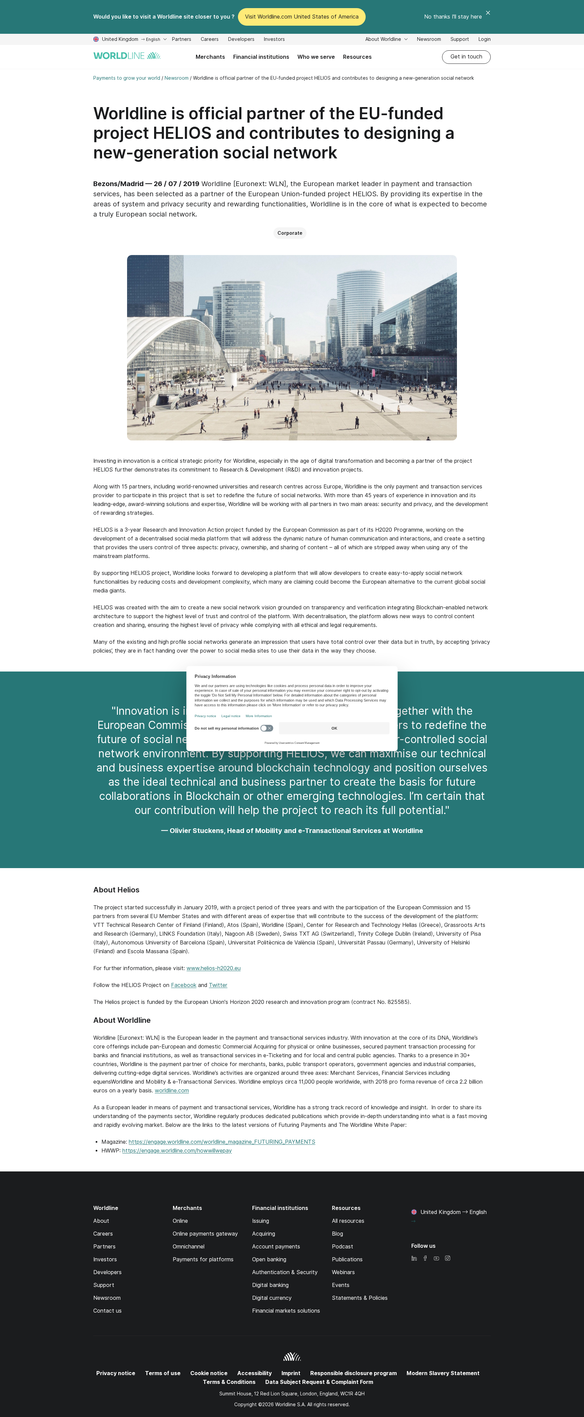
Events (340, 1285)
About (101, 1221)
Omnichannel (188, 1246)
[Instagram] (447, 1259)
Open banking (269, 1259)
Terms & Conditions (229, 1382)
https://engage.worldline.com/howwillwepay (177, 1150)
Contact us (107, 1311)
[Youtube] (436, 1259)
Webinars (343, 1272)
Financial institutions (261, 57)
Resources (357, 57)
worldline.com (172, 1090)
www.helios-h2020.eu (214, 968)
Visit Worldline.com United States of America (302, 17)
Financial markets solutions (286, 1311)
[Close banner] (488, 16)
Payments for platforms (203, 1259)
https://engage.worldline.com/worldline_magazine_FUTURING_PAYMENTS (222, 1142)
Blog (337, 1234)
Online (180, 1221)
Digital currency (272, 1298)
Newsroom (429, 39)
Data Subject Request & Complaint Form (319, 1382)
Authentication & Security (285, 1272)
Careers (210, 40)
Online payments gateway (205, 1234)
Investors (274, 40)
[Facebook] (425, 1259)
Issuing (260, 1221)
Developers (241, 40)
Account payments (276, 1246)
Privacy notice (115, 1373)
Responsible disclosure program (353, 1373)
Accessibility (254, 1373)
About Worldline (384, 39)
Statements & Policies (360, 1298)
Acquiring (263, 1234)
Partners (181, 39)
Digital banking (270, 1285)
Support (460, 40)
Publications (347, 1259)
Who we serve (316, 57)
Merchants (210, 57)
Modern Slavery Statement (443, 1373)
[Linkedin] (414, 1259)
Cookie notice (208, 1373)
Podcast (342, 1246)
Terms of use (162, 1373)
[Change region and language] (413, 1221)
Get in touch (466, 56)
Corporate (289, 233)
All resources (348, 1221)
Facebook (183, 985)
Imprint (291, 1373)
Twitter (218, 985)
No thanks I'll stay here (453, 17)
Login (485, 39)
